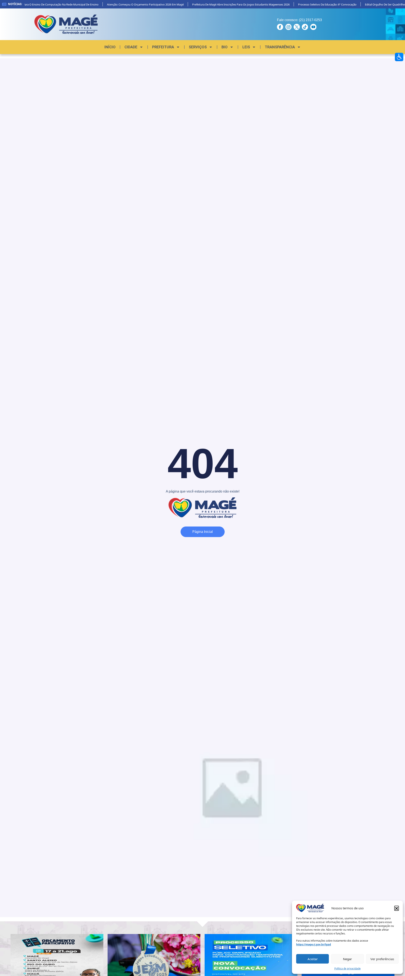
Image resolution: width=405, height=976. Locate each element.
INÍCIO (110, 47)
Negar (347, 959)
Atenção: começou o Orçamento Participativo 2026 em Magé (133, 4)
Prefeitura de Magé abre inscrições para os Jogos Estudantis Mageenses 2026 (229, 4)
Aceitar (313, 959)
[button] (396, 908)
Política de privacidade (347, 968)
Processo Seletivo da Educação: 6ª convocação (315, 4)
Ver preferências (382, 959)
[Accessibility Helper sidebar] (399, 57)
